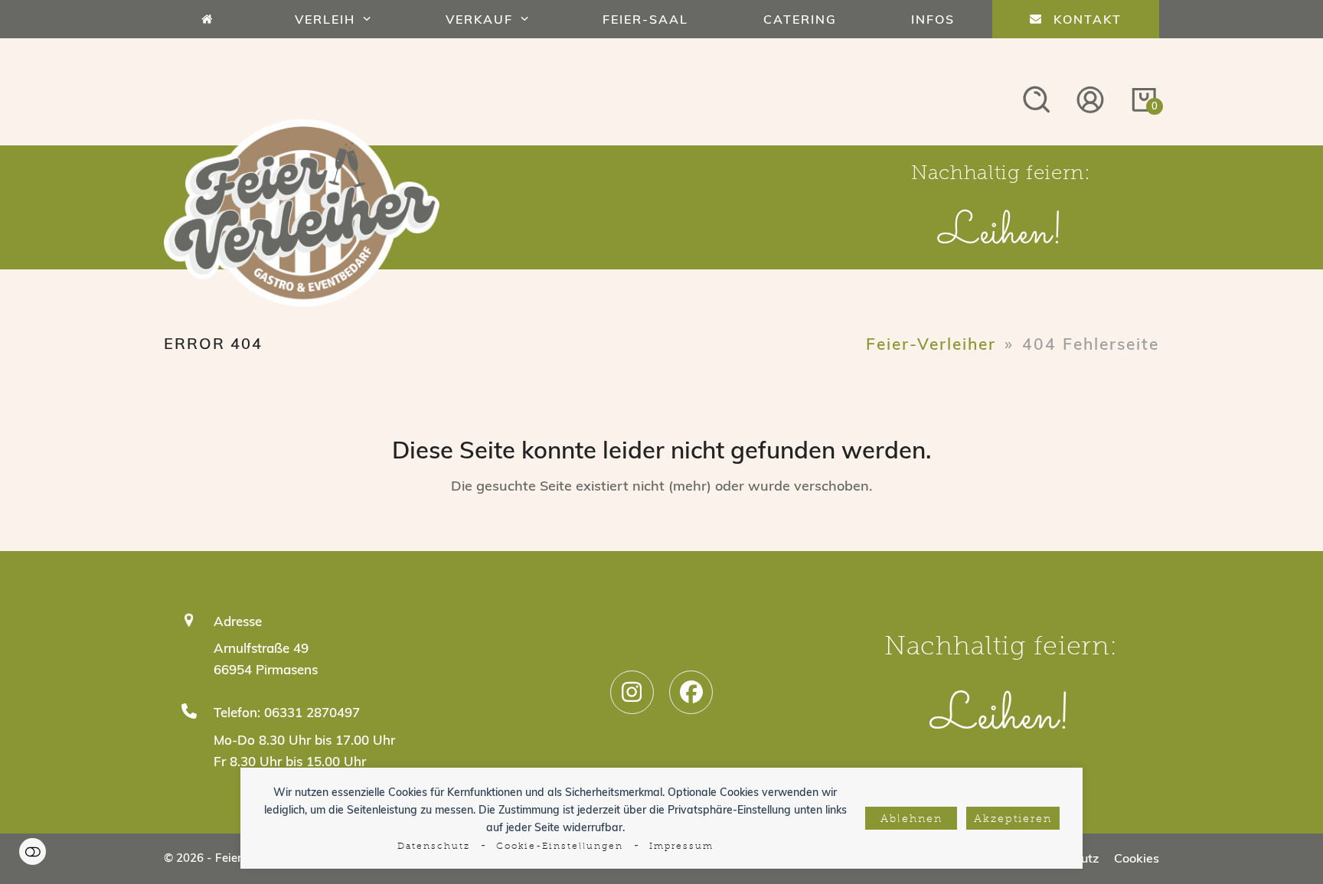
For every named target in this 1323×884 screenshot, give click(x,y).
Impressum (681, 846)
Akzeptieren (1013, 819)
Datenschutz (433, 846)
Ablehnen (911, 819)
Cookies (1136, 858)
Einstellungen (32, 851)
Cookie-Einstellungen (559, 846)
